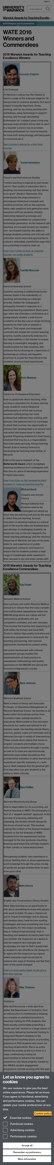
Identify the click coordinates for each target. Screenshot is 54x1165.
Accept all (27, 1145)
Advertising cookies (22, 1130)
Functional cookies (21, 1124)
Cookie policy (42, 1113)
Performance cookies (23, 1136)
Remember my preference (27, 1152)
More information (27, 1159)
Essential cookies (20, 1118)
